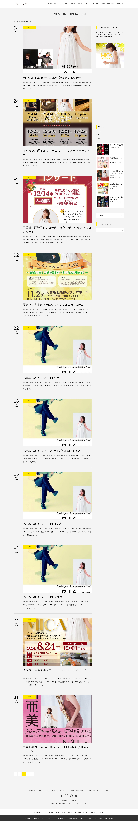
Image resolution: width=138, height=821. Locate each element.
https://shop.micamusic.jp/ (104, 36)
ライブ (98, 135)
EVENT (87, 4)
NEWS (80, 4)
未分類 (98, 138)
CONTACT (120, 4)
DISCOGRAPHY (63, 4)
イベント (98, 131)
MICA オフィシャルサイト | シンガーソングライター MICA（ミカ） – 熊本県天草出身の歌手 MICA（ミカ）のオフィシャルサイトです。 (69, 791)
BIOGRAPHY (52, 4)
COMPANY (110, 4)
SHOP (103, 4)
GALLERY (95, 4)
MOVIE (73, 4)
